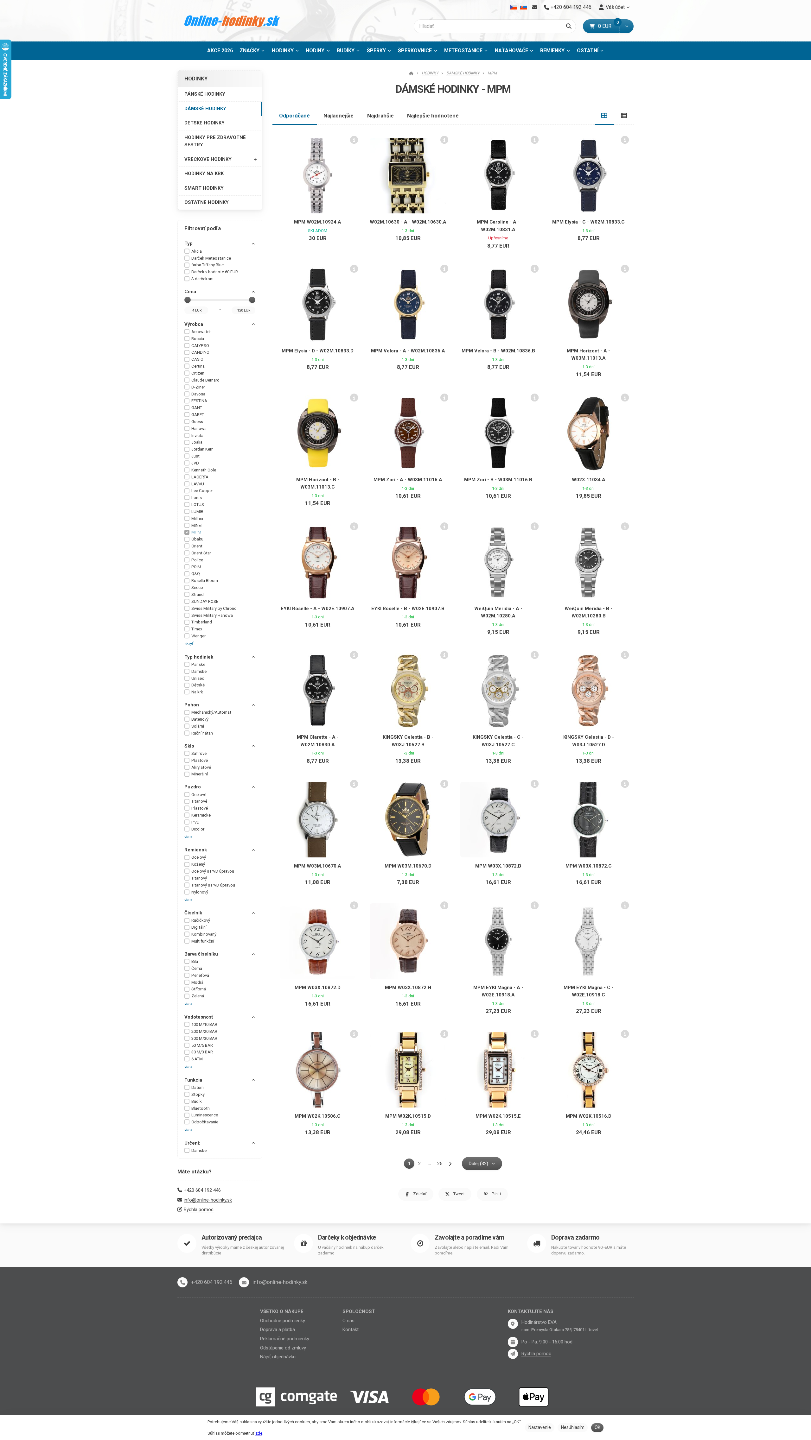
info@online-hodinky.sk (208, 1200)
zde (258, 1433)
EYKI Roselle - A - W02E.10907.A (317, 608)
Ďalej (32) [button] (478, 1163)
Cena (190, 291)
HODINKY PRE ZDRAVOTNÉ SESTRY (215, 141)
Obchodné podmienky (282, 1320)
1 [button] (411, 1165)
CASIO (197, 359)
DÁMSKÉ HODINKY (205, 108)
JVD (195, 463)
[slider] (187, 300)
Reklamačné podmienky (284, 1339)
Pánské (198, 664)
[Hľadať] (569, 26)
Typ (188, 243)
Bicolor (197, 829)
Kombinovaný (203, 934)
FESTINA (199, 400)
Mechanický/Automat (211, 712)
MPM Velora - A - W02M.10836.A (408, 351)
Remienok (195, 850)
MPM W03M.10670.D (408, 866)
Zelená (197, 996)
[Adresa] (513, 1324)
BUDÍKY (345, 50)
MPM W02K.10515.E (498, 1116)
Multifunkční (202, 941)
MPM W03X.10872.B (498, 866)
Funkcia (193, 1080)
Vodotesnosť (198, 1017)
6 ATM (197, 1059)
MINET (197, 525)
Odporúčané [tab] (294, 115)
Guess (197, 421)
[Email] (534, 7)
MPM (196, 532)
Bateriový (199, 719)
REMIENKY (552, 50)
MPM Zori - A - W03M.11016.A (408, 480)
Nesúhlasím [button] (572, 1427)
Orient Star (201, 553)
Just (195, 456)
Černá (196, 968)
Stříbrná (198, 989)
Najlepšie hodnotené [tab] (433, 115)
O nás (348, 1320)
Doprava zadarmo (575, 1237)
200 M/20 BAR (204, 1031)
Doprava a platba (277, 1329)
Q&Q (195, 573)
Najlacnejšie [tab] (338, 115)
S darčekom (202, 278)
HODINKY (283, 50)
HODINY (315, 50)
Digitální (199, 927)
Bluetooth (200, 1108)
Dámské (199, 671)
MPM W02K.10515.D (408, 1116)
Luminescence (204, 1115)
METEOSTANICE (463, 50)
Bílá (194, 961)
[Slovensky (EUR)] (523, 7)
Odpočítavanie (204, 1122)
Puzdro (192, 787)
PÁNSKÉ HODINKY (204, 94)
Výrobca (193, 324)
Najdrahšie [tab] (380, 115)
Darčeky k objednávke (347, 1237)
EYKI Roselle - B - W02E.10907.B (407, 608)
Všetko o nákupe (281, 1311)
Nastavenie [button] (539, 1427)
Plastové (199, 760)
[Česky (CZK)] (513, 7)
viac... (189, 836)
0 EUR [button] (608, 26)
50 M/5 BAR (202, 1045)
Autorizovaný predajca (231, 1237)
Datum (197, 1087)
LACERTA (199, 477)
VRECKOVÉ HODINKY (208, 159)
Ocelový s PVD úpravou (212, 871)
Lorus (196, 497)
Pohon (191, 705)
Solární (197, 726)
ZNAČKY (249, 50)
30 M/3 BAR (202, 1052)
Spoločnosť (358, 1311)
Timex (196, 629)
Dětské (198, 685)
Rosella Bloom (204, 580)
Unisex (197, 678)
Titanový (199, 878)
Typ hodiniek (198, 657)
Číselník (193, 913)
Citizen (197, 373)
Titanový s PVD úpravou (213, 885)
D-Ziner (198, 387)
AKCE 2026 (220, 50)
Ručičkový (200, 920)
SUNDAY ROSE (204, 601)
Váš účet (615, 7)
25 (439, 1163)
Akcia (196, 251)
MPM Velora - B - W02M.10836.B (498, 351)
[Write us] (513, 1354)
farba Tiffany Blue (207, 264)
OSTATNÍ (587, 50)
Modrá (197, 982)
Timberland (201, 622)
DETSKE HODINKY (204, 123)
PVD (195, 822)
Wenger (198, 636)
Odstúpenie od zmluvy (283, 1348)
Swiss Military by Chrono (214, 608)
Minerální (199, 774)
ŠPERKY (376, 50)
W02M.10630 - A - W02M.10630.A (408, 222)
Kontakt (350, 1329)
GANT (196, 407)
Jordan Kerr (202, 449)
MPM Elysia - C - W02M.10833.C (588, 222)
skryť (189, 643)
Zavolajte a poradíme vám (469, 1237)
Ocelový (198, 857)
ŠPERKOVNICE (415, 50)
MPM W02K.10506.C (318, 1116)
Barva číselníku (201, 954)
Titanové (199, 801)
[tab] (604, 115)
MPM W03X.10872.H (408, 987)
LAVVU (197, 484)
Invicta (197, 435)
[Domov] (232, 20)
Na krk (197, 692)
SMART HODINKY (204, 188)
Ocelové (198, 794)
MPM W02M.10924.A (317, 222)
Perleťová (200, 975)
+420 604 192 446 (202, 1190)
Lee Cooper (202, 490)
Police (197, 560)
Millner (197, 518)
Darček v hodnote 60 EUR (214, 271)
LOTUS (197, 504)
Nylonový (199, 892)
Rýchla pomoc (199, 1209)
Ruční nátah (202, 733)
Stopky (198, 1094)
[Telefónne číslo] (182, 1282)
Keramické (201, 815)
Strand (197, 594)
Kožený (198, 864)
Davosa (198, 394)
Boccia (197, 338)
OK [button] (597, 1427)
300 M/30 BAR (204, 1038)
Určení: (192, 1143)
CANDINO (200, 352)
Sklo (189, 746)
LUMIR (197, 511)
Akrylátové (201, 767)
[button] (626, 26)
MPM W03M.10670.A (317, 866)
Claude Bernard (205, 380)
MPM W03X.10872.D (318, 987)
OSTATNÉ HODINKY (206, 202)
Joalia (196, 442)
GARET (197, 414)
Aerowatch (201, 331)
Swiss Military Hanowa (212, 615)
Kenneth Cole (203, 470)
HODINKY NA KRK (204, 173)
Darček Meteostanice (211, 258)
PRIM (196, 567)
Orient (196, 546)
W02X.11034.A (588, 480)
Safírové (199, 753)
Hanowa (199, 428)
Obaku (197, 539)
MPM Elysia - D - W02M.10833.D (318, 351)
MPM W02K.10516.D (588, 1116)
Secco (197, 587)
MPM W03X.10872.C (588, 866)
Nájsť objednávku (278, 1357)
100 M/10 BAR (204, 1024)
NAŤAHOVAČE (511, 50)
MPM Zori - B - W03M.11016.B (498, 480)
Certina (198, 366)
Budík (196, 1101)
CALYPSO (200, 345)
